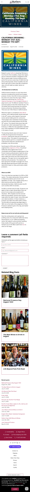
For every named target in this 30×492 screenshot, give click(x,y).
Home (10, 34)
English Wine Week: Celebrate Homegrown (13, 414)
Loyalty (15, 467)
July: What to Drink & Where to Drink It (12, 409)
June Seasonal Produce (8, 422)
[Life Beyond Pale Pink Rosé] (15, 354)
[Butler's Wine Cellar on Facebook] (10, 443)
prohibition (4, 136)
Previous (13, 31)
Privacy (15, 460)
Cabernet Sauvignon (7, 101)
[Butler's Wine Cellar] (15, 2)
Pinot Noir (16, 101)
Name (4, 241)
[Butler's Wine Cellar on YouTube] (19, 443)
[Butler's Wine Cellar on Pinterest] (15, 443)
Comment (5, 253)
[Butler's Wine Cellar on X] (17, 443)
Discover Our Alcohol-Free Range (11, 399)
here (23, 224)
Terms (15, 462)
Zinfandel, (23, 101)
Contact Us (15, 450)
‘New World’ (23, 112)
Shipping (15, 453)
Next (18, 31)
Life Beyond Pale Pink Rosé (9, 391)
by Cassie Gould (5, 46)
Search (15, 465)
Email (3, 247)
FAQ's (15, 455)
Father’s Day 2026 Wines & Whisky (11, 418)
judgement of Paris (14, 148)
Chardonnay (20, 99)
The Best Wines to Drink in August (11, 387)
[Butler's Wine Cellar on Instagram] (13, 443)
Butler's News (18, 34)
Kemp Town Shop (15, 458)
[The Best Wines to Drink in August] (15, 320)
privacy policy (19, 483)
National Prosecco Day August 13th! (11, 383)
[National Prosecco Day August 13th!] (15, 286)
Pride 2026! (5, 395)
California (13, 73)
